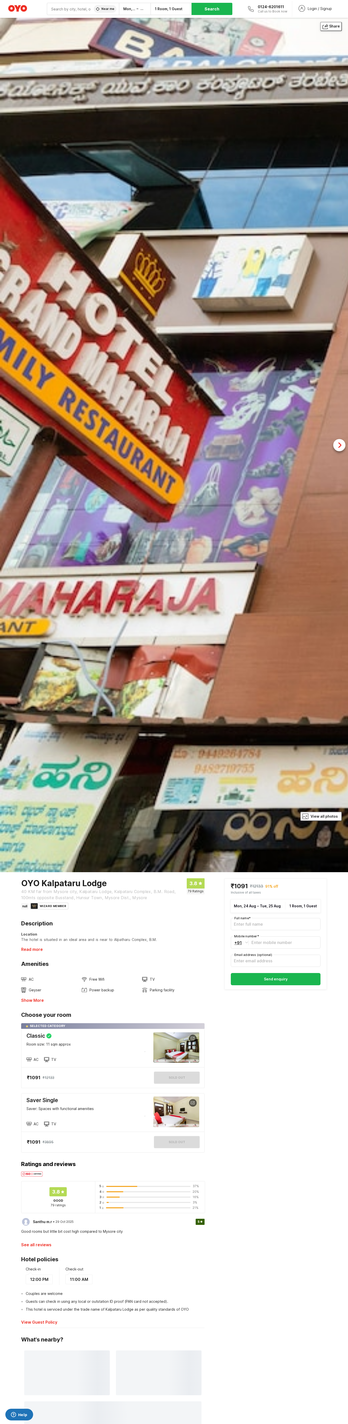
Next (339, 445)
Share (334, 26)
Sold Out (177, 1142)
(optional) (253, 955)
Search (212, 8)
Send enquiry (276, 979)
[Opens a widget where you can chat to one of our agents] (19, 1415)
